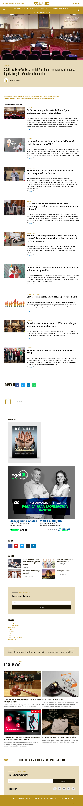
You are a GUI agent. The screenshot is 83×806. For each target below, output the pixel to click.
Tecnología (53, 8)
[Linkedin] (33, 546)
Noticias (11, 633)
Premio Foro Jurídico (15, 637)
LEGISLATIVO (31, 168)
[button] (78, 10)
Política (35, 8)
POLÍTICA (30, 139)
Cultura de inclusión (42, 12)
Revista (5, 3)
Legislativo (26, 8)
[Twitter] (22, 546)
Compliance (63, 8)
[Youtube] (16, 546)
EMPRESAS (30, 320)
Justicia (17, 8)
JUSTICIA (29, 107)
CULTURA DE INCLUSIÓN (34, 265)
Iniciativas (20, 3)
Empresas (43, 8)
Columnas (12, 3)
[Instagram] (28, 546)
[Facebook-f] (10, 546)
